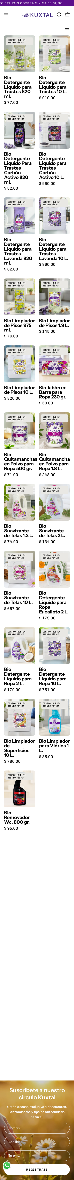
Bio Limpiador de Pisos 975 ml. (19, 325)
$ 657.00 (12, 609)
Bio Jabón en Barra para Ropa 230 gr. (53, 392)
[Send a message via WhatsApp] (7, 1165)
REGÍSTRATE (37, 1169)
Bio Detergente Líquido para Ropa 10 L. (53, 676)
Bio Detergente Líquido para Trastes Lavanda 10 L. (53, 249)
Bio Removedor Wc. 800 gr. (17, 817)
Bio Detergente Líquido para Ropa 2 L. (18, 676)
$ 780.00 (12, 761)
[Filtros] (67, 29)
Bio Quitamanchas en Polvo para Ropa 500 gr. (19, 461)
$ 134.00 (47, 542)
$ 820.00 (12, 398)
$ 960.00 (47, 184)
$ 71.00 (11, 475)
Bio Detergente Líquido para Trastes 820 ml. (18, 87)
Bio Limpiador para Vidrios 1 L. (54, 746)
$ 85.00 (46, 757)
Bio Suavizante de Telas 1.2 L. (19, 531)
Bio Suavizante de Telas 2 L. (52, 531)
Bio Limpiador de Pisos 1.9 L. (54, 323)
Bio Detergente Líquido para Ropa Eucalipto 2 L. (54, 602)
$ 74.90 (11, 542)
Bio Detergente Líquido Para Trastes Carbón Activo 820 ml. (18, 168)
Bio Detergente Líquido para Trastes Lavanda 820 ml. (18, 251)
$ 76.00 (11, 336)
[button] (59, 15)
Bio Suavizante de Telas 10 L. (18, 598)
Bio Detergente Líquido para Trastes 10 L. (53, 84)
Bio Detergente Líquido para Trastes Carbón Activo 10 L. (53, 166)
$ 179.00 (47, 618)
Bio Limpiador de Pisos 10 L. (19, 390)
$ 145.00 (47, 331)
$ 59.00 (46, 403)
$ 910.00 (47, 98)
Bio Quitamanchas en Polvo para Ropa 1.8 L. (54, 461)
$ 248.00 (47, 475)
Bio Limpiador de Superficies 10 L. (19, 748)
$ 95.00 (11, 828)
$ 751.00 (47, 690)
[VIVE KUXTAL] (37, 15)
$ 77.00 (11, 102)
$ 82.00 (11, 188)
